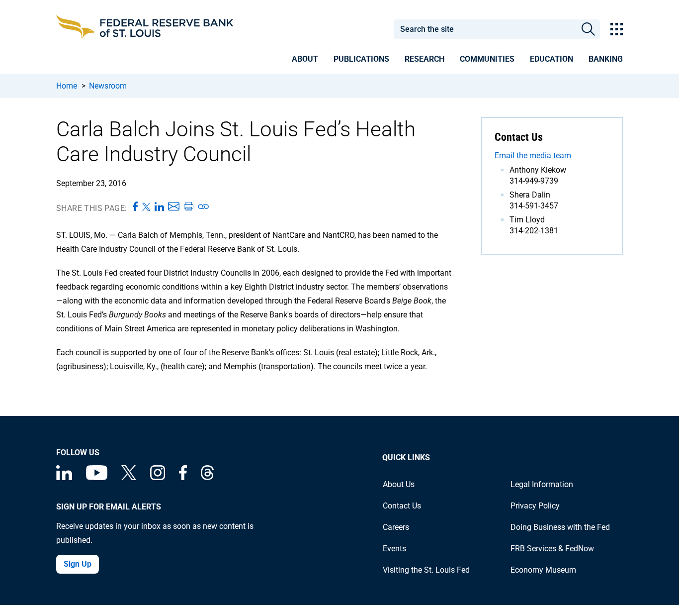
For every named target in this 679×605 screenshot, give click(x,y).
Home (66, 86)
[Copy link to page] (203, 207)
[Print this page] (188, 207)
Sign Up (77, 564)
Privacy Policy (535, 505)
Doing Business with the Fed (560, 527)
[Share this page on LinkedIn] (159, 207)
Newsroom (108, 86)
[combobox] (484, 29)
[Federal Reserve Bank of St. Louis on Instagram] (157, 477)
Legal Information (541, 484)
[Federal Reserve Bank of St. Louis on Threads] (207, 477)
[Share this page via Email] (173, 207)
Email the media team (533, 155)
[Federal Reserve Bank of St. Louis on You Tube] (96, 477)
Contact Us (402, 505)
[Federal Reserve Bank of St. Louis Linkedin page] (64, 477)
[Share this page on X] (146, 207)
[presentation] (305, 61)
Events (394, 548)
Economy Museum (543, 570)
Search (588, 29)
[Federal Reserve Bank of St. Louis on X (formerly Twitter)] (128, 477)
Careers (396, 527)
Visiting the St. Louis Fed (426, 570)
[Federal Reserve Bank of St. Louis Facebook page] (183, 477)
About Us (399, 484)
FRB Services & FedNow (552, 548)
